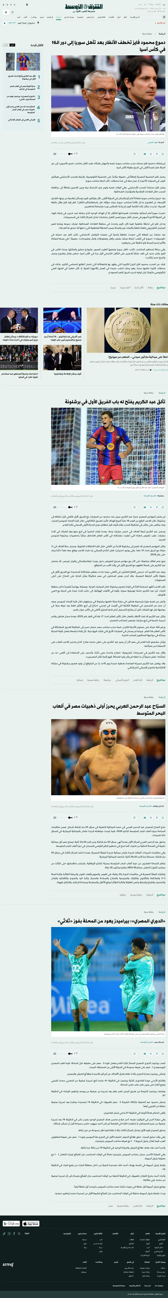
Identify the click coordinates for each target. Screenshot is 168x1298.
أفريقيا (147, 1252)
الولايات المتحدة (145, 1240)
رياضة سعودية (145, 1268)
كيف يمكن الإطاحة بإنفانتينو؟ (67, 373)
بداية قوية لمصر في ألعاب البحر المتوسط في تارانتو (22, 88)
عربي (164, 4)
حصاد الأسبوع (129, 1268)
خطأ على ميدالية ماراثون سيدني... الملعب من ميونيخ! (138, 357)
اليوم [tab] (12, 45)
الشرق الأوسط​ (135, 17)
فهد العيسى (152, 142)
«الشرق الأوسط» (150, 496)
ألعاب (25, 17)
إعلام (100, 1252)
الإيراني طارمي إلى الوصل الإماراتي (21, 119)
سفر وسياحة (161, 1272)
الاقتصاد (111, 17)
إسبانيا (80, 680)
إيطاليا (123, 894)
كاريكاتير (131, 1244)
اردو (145, 4)
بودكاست (34, 17)
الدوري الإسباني (122, 680)
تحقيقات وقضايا (129, 1272)
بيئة (85, 1248)
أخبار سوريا (125, 287)
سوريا (113, 287)
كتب (100, 1240)
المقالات (132, 1240)
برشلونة (107, 680)
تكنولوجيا (80, 17)
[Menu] (164, 17)
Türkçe (151, 4)
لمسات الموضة (161, 1276)
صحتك (84, 1240)
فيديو (42, 17)
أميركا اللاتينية (145, 1256)
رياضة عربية (147, 34)
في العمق (50, 17)
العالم (125, 17)
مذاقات (163, 1268)
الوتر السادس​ (97, 1244)
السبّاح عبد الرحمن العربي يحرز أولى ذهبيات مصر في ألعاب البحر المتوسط (20, 109)
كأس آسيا (139, 287)
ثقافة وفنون (101, 17)
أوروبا (148, 1244)
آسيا (148, 1248)
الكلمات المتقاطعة (81, 1268)
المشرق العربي (158, 1252)
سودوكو (84, 1272)
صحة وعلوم (90, 17)
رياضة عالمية (146, 1276)
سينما (100, 1248)
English (158, 4)
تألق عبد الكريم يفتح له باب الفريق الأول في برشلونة (115, 402)
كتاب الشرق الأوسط (127, 1248)
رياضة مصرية (93, 680)
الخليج (161, 1244)
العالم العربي (161, 1240)
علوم (85, 1244)
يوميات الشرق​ (69, 17)
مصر (110, 1206)
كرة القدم (137, 680)
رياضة (150, 287)
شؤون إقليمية (161, 1256)
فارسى (140, 4)
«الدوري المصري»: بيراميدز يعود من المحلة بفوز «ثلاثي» (21, 98)
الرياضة (58, 17)
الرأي (118, 17)
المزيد (18, 17)
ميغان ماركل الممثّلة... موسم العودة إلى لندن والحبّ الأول (130, 23)
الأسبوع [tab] (6, 45)
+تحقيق (131, 1276)
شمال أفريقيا (159, 1248)
